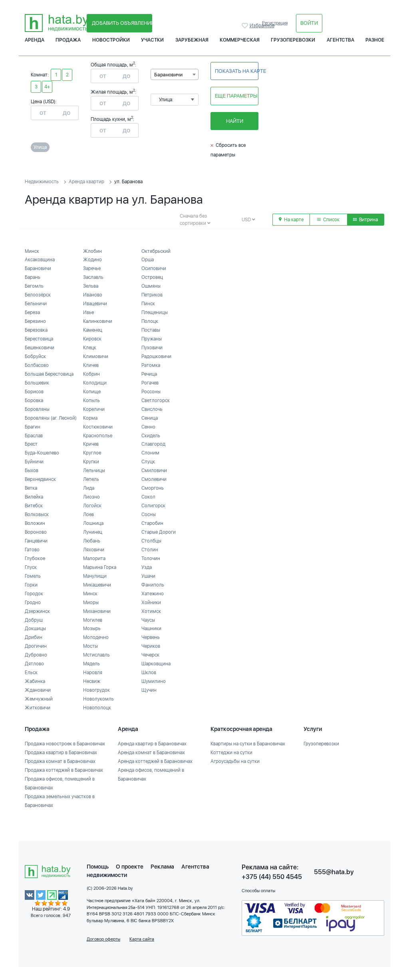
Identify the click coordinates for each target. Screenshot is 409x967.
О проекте (129, 866)
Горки (31, 585)
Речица (149, 374)
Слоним (150, 453)
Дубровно (36, 655)
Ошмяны (151, 286)
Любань (91, 541)
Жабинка (35, 681)
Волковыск (37, 514)
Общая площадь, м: (113, 65)
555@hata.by (334, 872)
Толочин (150, 558)
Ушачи (148, 576)
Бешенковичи (39, 347)
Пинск (148, 303)
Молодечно (96, 637)
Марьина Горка (99, 567)
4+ (47, 87)
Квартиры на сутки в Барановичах (247, 744)
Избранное (246, 25)
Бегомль (34, 286)
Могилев (92, 620)
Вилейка (34, 497)
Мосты (90, 646)
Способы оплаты (258, 890)
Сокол (148, 497)
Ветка (31, 488)
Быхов (31, 470)
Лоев (88, 514)
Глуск (31, 567)
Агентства (340, 40)
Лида (88, 488)
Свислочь (152, 409)
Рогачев (150, 383)
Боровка (34, 400)
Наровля (92, 672)
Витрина (368, 219)
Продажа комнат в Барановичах (60, 761)
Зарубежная (191, 40)
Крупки (91, 461)
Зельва (90, 286)
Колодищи (95, 383)
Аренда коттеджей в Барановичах (155, 761)
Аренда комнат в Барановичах (151, 752)
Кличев (91, 365)
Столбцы (151, 541)
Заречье (92, 268)
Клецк (89, 347)
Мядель (91, 664)
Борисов (34, 391)
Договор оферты (103, 939)
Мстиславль (96, 655)
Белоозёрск (38, 295)
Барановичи (38, 268)
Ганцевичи (36, 541)
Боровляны (37, 409)
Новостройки (111, 40)
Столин (149, 550)
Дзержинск (37, 611)
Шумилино (153, 681)
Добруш (34, 620)
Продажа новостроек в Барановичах (65, 744)
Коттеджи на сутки (231, 752)
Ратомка (150, 365)
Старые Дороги (158, 532)
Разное (374, 40)
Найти (234, 121)
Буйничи (34, 461)
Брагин (32, 427)
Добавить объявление (122, 23)
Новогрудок (96, 690)
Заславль (93, 277)
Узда (146, 567)
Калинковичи (97, 321)
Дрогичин (36, 646)
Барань (32, 277)
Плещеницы (154, 312)
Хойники (151, 602)
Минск (32, 251)
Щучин (149, 690)
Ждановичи (38, 690)
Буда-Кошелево (42, 453)
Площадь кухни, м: (112, 119)
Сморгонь (152, 488)
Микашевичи (97, 585)
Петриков (152, 295)
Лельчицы (94, 470)
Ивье (88, 312)
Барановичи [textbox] (168, 75)
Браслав (34, 435)
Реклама (162, 866)
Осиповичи (153, 268)
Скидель (150, 435)
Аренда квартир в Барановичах (152, 744)
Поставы (150, 330)
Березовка (36, 330)
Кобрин (91, 374)
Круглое (92, 453)
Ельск (31, 672)
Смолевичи (154, 479)
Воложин (35, 523)
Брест (31, 444)
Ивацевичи (95, 303)
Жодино (92, 259)
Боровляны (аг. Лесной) (51, 418)
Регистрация (275, 23)
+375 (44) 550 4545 (272, 877)
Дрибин (33, 637)
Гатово (32, 550)
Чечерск (150, 655)
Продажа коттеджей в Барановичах (64, 770)
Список (331, 219)
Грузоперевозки (293, 40)
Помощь (98, 866)
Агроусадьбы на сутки (235, 761)
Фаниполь (152, 585)
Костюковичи (98, 427)
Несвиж (91, 681)
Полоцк (149, 321)
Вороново (36, 532)
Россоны (151, 391)
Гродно (33, 602)
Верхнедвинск (40, 479)
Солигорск (153, 506)
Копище (92, 391)
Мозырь (92, 628)
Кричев (91, 444)
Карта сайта (141, 939)
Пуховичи (152, 347)
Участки (152, 40)
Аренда (34, 40)
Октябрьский (156, 251)
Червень (150, 637)
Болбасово (37, 365)
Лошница (93, 523)
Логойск (92, 506)
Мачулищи (95, 576)
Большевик (37, 383)
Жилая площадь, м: (113, 92)
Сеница (149, 418)
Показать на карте (236, 71)
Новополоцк (97, 708)
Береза (32, 312)
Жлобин (92, 251)
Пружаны (151, 339)
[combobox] (175, 74)
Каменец (92, 330)
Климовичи (95, 356)
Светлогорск (155, 400)
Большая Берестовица (49, 374)
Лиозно (91, 497)
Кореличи (94, 409)
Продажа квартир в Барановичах (61, 752)
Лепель (91, 479)
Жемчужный (39, 699)
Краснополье (97, 435)
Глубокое (35, 558)
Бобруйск (35, 356)
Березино (35, 321)
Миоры (91, 602)
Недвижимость (42, 181)
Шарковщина (156, 664)
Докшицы (35, 628)
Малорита (94, 558)
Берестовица (39, 339)
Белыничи (36, 303)
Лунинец (92, 532)
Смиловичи (154, 470)
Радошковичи (156, 356)
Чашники (151, 628)
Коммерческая (240, 40)
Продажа (68, 40)
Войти (309, 23)
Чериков (150, 646)
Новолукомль (98, 699)
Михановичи (97, 611)
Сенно (148, 427)
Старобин (152, 523)
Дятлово (34, 664)
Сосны (148, 514)
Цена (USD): (44, 101)
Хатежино (152, 594)
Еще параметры (236, 96)
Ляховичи (93, 550)
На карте (293, 219)
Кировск (92, 339)
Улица (40, 147)
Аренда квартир (86, 181)
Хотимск (151, 611)
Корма (90, 418)
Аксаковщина (40, 259)
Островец (152, 277)
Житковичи (37, 708)
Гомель (33, 576)
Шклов (148, 672)
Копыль (91, 400)
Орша (147, 259)
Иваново (92, 295)
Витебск (34, 506)
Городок (34, 594)
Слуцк (148, 461)
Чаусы (148, 620)
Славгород (153, 444)
